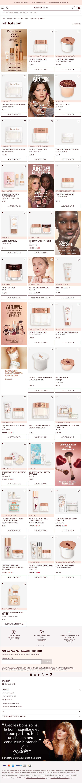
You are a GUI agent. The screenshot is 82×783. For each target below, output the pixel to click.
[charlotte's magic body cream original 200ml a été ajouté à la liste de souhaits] (78, 304)
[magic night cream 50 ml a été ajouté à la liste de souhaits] (24, 259)
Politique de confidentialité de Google (36, 778)
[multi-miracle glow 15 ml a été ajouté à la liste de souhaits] (78, 259)
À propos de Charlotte (9, 696)
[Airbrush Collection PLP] (14, 344)
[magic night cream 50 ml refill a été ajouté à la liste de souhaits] (78, 76)
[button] (4, 12)
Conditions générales (44, 775)
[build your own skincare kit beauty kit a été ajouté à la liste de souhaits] (51, 259)
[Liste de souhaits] (7, 7)
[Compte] (73, 7)
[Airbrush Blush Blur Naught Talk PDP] (41, 207)
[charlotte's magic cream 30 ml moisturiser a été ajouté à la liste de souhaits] (51, 31)
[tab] (2, 120)
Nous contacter (71, 772)
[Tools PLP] (68, 485)
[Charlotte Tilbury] (41, 7)
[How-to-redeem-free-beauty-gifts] (14, 71)
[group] (15, 635)
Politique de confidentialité (10, 703)
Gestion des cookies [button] (71, 775)
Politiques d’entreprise (57, 775)
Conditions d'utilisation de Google (60, 778)
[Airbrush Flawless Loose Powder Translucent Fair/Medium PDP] (41, 116)
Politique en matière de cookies (12, 706)
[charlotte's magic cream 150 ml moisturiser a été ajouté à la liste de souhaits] (51, 304)
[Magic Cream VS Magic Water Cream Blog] (14, 392)
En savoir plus (76, 24)
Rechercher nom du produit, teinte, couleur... (22, 12)
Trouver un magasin (8, 693)
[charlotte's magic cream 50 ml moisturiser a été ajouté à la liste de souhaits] (51, 121)
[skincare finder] (68, 254)
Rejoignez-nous (7, 699)
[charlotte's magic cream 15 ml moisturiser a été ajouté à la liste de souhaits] (78, 166)
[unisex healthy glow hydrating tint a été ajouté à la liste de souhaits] (24, 212)
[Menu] (2, 8)
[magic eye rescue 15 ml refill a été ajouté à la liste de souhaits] (78, 349)
